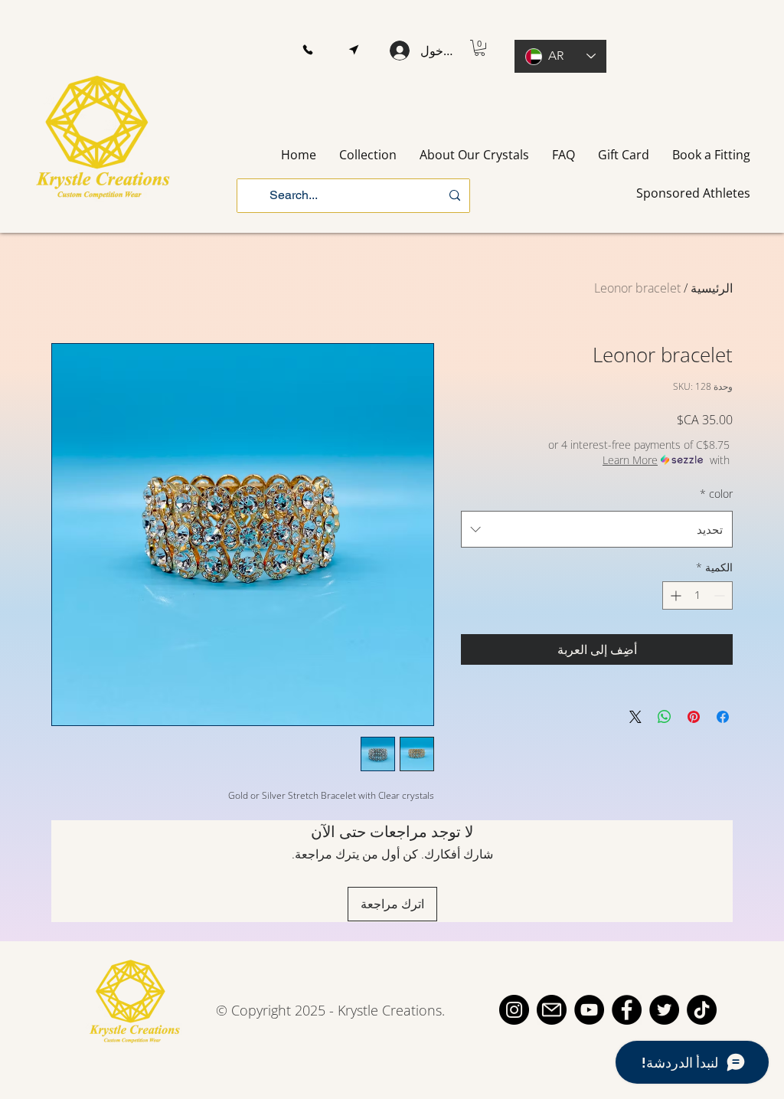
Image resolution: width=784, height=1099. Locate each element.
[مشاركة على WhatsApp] (664, 717)
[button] (307, 50)
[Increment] (674, 595)
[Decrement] (720, 595)
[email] (552, 1010)
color (716, 493)
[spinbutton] (697, 595)
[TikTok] (702, 1010)
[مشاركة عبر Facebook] (723, 717)
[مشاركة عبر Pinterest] (693, 717)
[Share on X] (635, 717)
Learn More (630, 460)
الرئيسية (712, 288)
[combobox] (597, 529)
